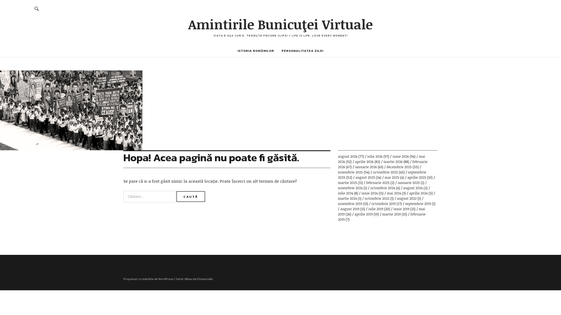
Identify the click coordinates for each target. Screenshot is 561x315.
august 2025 (365, 177)
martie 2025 (347, 182)
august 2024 (413, 188)
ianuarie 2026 (366, 166)
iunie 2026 (400, 156)
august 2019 (349, 208)
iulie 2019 (375, 208)
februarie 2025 (378, 182)
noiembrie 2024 (350, 188)
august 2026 (347, 156)
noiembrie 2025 (350, 172)
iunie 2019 (401, 208)
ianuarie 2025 (409, 182)
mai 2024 (394, 193)
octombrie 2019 (383, 203)
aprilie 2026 (364, 161)
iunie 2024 (369, 193)
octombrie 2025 (385, 172)
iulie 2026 (375, 156)
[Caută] (37, 8)
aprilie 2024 (418, 193)
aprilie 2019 (364, 214)
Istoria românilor (256, 50)
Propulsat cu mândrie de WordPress (148, 279)
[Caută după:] (149, 196)
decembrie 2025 (399, 166)
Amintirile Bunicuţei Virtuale (280, 24)
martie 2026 (393, 161)
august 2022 (407, 198)
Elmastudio (205, 279)
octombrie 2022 (377, 198)
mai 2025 (392, 177)
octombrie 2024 (382, 188)
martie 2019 (391, 214)
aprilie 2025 (416, 177)
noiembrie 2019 (350, 203)
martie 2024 (347, 198)
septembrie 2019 (418, 203)
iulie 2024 (345, 193)
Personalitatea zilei (302, 50)
